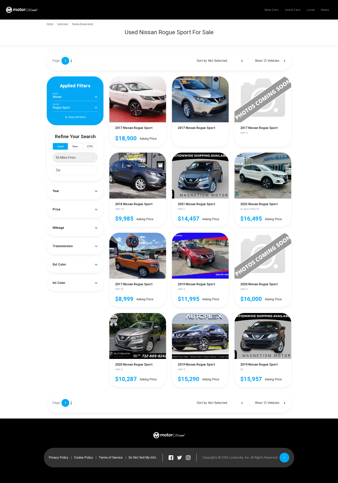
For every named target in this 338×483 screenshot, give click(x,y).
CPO (90, 146)
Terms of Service (111, 457)
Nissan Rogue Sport (82, 24)
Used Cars (62, 24)
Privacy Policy (58, 457)
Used (60, 146)
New (75, 146)
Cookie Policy (83, 457)
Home (50, 24)
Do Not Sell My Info (142, 457)
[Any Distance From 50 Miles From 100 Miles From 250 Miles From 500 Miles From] (75, 157)
